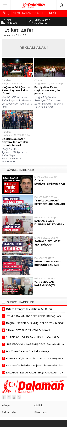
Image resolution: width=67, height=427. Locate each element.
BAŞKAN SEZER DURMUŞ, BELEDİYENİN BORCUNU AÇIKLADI (49, 224)
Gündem (7, 80)
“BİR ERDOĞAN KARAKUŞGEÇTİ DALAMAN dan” (44, 285)
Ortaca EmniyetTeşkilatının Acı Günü (49, 184)
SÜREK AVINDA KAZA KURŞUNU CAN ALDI (48, 263)
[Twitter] (9, 397)
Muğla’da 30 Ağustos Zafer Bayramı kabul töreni (16, 90)
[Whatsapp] (19, 397)
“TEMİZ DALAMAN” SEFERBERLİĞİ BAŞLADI (49, 202)
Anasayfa (9, 35)
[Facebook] (4, 397)
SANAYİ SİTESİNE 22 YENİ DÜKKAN (47, 243)
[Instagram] (14, 397)
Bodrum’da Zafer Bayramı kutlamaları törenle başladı (15, 142)
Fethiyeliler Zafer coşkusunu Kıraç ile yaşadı (47, 90)
